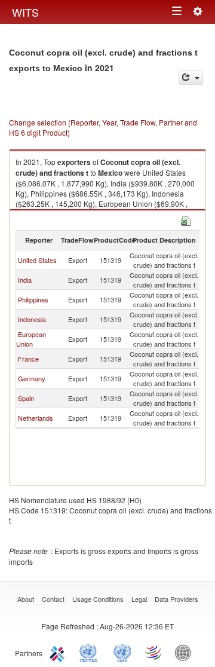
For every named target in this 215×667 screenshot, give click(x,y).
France (28, 358)
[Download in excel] (186, 220)
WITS (25, 12)
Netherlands (35, 418)
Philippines (33, 299)
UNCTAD (91, 652)
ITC (59, 652)
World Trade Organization (154, 652)
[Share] (191, 77)
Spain (26, 398)
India (25, 279)
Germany (31, 378)
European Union (31, 338)
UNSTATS (122, 652)
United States (37, 260)
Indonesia (32, 319)
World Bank (186, 652)
